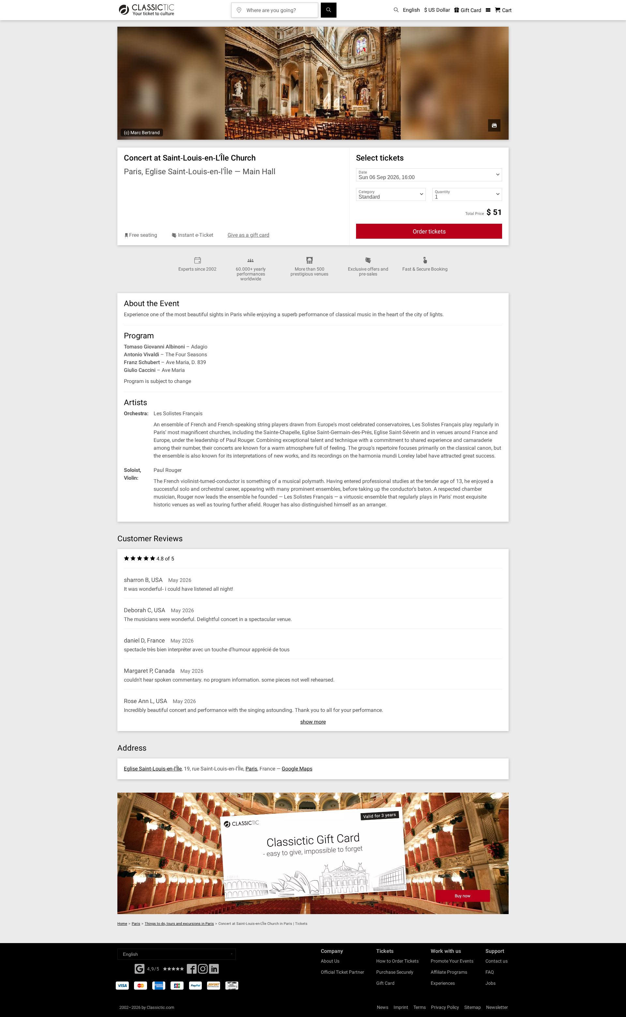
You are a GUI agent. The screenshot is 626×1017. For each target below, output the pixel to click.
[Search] (328, 10)
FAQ (489, 972)
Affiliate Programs (449, 972)
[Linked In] (214, 970)
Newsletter (497, 1007)
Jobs (490, 983)
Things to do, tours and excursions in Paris (179, 924)
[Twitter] (203, 970)
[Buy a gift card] (313, 853)
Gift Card (470, 10)
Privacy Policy (445, 1007)
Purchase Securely (394, 972)
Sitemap (472, 1007)
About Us (330, 961)
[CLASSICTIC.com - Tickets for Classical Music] (146, 10)
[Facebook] (139, 968)
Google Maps (297, 769)
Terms (419, 1007)
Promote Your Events (452, 961)
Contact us (496, 961)
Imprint (401, 1007)
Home (122, 924)
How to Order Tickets (397, 961)
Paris (251, 769)
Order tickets (429, 231)
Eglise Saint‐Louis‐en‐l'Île (153, 769)
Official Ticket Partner (342, 972)
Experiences (443, 983)
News (382, 1007)
